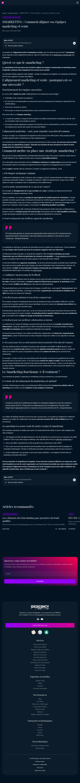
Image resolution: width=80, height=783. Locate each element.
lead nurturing (61, 256)
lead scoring (37, 270)
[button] (77, 3)
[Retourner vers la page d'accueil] (3, 3)
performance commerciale (63, 55)
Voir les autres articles (15, 46)
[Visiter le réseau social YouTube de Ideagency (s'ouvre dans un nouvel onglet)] (42, 619)
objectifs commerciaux (64, 439)
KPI (25, 437)
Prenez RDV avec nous (40, 625)
